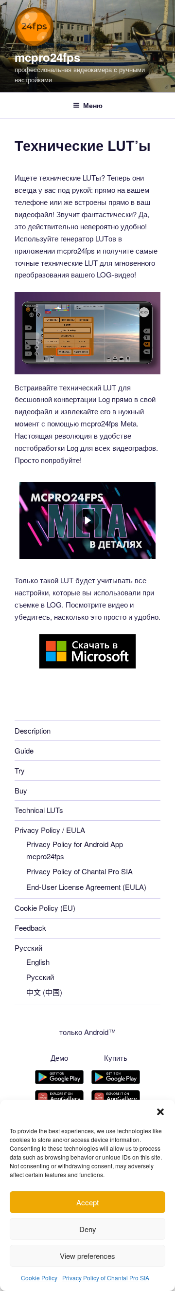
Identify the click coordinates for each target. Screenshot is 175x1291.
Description (33, 730)
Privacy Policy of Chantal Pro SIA (105, 1277)
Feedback (30, 927)
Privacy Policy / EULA (50, 830)
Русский (28, 947)
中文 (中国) (44, 992)
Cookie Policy (39, 1277)
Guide (24, 750)
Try (20, 770)
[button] (160, 1112)
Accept (87, 1202)
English (38, 962)
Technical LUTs (39, 810)
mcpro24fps (47, 57)
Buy (21, 790)
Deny (87, 1229)
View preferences (87, 1256)
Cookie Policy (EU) (45, 908)
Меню (93, 105)
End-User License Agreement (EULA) (86, 887)
